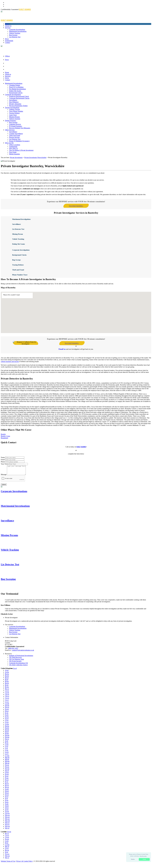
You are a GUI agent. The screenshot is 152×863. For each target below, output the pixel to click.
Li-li (6, 748)
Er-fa (6, 713)
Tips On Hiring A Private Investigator (21, 150)
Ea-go (7, 839)
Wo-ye (7, 828)
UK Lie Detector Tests (16, 659)
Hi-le (6, 843)
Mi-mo (7, 761)
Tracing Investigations (12, 107)
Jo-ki (6, 741)
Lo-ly (7, 754)
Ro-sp (7, 850)
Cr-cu (7, 702)
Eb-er (7, 711)
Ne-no (7, 767)
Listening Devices (15, 124)
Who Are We (9, 143)
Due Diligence (14, 102)
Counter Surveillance (16, 133)
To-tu (6, 809)
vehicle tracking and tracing (10, 361)
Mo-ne (7, 763)
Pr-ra (6, 782)
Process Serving (14, 137)
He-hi (7, 731)
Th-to (7, 808)
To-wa (7, 854)
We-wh (7, 821)
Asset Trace (13, 115)
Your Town (4, 464)
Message (4, 474)
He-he (7, 730)
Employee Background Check (19, 96)
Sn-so (7, 795)
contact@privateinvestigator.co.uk (23, 650)
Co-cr (7, 700)
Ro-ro (7, 785)
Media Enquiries (14, 154)
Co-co (7, 698)
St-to (6, 852)
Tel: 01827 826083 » (76, 206)
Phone (3, 462)
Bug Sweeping (8, 579)
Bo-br (7, 683)
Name (3, 457)
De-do (7, 705)
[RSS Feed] (78, 69)
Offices (7, 56)
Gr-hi (6, 841)
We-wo (7, 856)
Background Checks (15, 93)
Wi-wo (7, 824)
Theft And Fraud (14, 135)
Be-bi (7, 678)
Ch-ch (7, 694)
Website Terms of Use (8, 861)
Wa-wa (7, 815)
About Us (8, 26)
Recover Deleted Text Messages (19, 128)
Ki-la (6, 743)
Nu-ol (7, 770)
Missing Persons (14, 117)
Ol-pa (7, 772)
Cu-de (7, 704)
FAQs (7, 78)
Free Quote (12, 152)
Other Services (10, 130)
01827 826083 (81, 447)
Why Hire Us (13, 148)
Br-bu (7, 687)
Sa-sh (7, 789)
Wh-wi (7, 822)
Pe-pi (6, 776)
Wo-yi (7, 858)
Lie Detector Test (14, 37)
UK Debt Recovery (15, 657)
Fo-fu (7, 717)
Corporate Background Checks (19, 98)
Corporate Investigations (17, 29)
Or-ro (7, 848)
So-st (6, 796)
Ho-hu (7, 737)
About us (8, 74)
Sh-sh (7, 791)
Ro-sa (7, 787)
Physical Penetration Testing (18, 106)
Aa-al (15, 668)
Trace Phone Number (16, 111)
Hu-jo (7, 739)
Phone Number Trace (19, 275)
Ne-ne (7, 765)
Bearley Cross (5, 436)
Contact (7, 42)
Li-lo (6, 750)
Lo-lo (7, 752)
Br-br (6, 685)
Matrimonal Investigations (21, 219)
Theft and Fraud (18, 270)
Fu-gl (6, 718)
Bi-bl (6, 679)
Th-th (7, 806)
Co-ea (7, 837)
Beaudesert (4, 438)
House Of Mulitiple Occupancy (19, 141)
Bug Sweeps (13, 35)
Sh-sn (7, 793)
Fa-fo (6, 715)
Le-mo (7, 845)
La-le (6, 744)
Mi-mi (7, 759)
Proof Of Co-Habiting (16, 87)
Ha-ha (7, 726)
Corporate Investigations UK (18, 663)
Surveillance (13, 100)
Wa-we (7, 817)
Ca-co (7, 835)
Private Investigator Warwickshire (35, 157)
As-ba (7, 672)
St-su (6, 800)
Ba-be (7, 676)
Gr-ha (7, 724)
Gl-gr (6, 720)
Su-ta (6, 802)
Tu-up (7, 811)
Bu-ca (7, 689)
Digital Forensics (10, 120)
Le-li (6, 746)
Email (3, 459)
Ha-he (7, 728)
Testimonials (9, 41)
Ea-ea (7, 709)
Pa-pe (7, 774)
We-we (7, 819)
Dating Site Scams (15, 91)
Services (7, 27)
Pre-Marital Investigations (17, 89)
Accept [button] (144, 859)
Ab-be (9, 832)
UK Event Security (15, 661)
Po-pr (7, 780)
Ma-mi (7, 757)
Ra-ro (7, 783)
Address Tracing (14, 109)
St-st (6, 798)
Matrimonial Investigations (17, 31)
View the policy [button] (143, 856)
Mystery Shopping (15, 104)
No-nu (7, 769)
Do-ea (7, 707)
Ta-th (6, 804)
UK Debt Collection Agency (18, 665)
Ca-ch (7, 692)
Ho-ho (7, 735)
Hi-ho (7, 733)
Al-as (6, 670)
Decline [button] (133, 859)
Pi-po (6, 778)
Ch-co (7, 696)
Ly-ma (7, 756)
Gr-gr (7, 722)
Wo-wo (7, 826)
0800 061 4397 (13, 648)
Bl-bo (7, 681)
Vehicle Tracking (14, 33)
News (7, 39)
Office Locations (14, 145)
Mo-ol (7, 846)
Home (7, 24)
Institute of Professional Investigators (21, 655)
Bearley (3, 434)
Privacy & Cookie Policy (24, 861)
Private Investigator (16, 157)
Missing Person (17, 234)
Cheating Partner (14, 85)
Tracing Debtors (14, 113)
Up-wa (7, 813)
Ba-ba (7, 674)
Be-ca (7, 833)
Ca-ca (7, 691)
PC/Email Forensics (15, 126)
